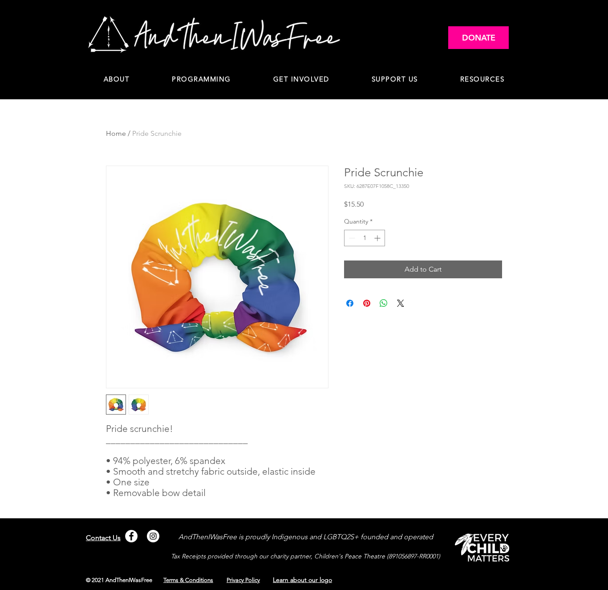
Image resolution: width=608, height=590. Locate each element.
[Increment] (378, 238)
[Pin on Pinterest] (366, 303)
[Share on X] (400, 303)
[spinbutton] (365, 238)
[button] (201, 79)
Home (116, 133)
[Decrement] (351, 238)
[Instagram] (153, 536)
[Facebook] (131, 536)
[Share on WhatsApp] (383, 303)
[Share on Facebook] (350, 303)
